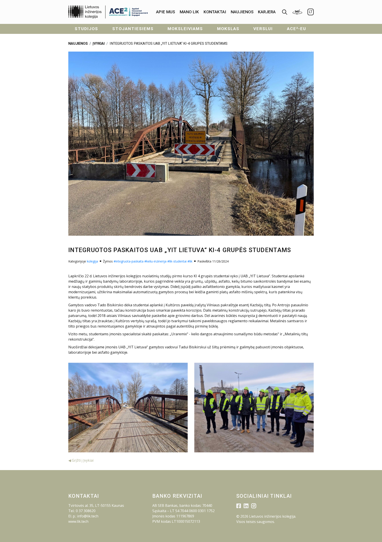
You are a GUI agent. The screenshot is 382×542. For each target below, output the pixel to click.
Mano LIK (189, 11)
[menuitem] (165, 12)
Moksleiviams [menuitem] (185, 28)
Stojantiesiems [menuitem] (133, 28)
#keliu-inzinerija (155, 261)
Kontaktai (215, 11)
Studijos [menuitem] (86, 28)
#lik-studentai (177, 261)
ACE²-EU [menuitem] (296, 28)
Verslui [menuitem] (263, 28)
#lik (189, 261)
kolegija (92, 261)
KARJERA (267, 11)
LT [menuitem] (310, 12)
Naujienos (242, 11)
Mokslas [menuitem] (228, 28)
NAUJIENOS (78, 43)
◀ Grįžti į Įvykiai (81, 460)
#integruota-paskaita (128, 261)
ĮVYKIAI (99, 43)
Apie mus (165, 11)
